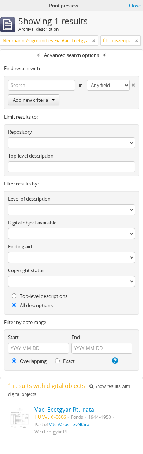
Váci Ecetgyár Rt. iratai (65, 410)
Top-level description (31, 155)
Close (135, 5)
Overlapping (33, 361)
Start (13, 337)
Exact (68, 361)
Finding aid (20, 246)
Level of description (29, 198)
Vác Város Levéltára (69, 424)
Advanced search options (71, 55)
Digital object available (32, 222)
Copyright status (26, 270)
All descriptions (36, 305)
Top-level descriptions (43, 296)
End (76, 337)
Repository (20, 132)
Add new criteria (30, 100)
